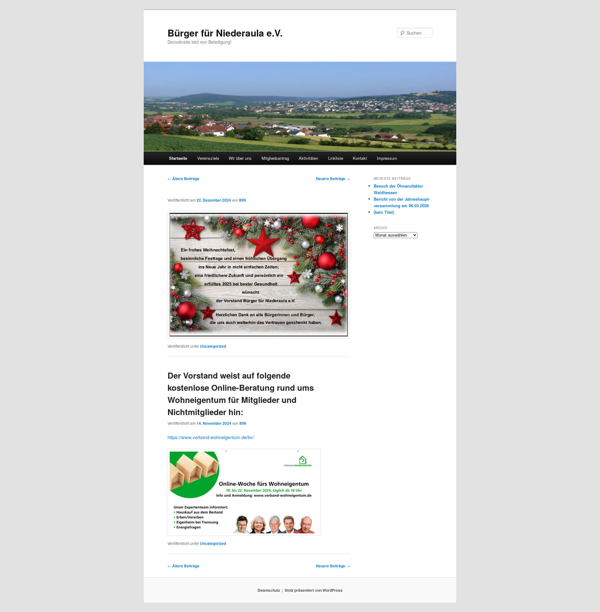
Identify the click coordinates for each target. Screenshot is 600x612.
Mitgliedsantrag (275, 158)
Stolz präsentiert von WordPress (313, 590)
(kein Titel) (384, 212)
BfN (242, 200)
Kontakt (360, 158)
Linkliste (335, 158)
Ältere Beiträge (183, 178)
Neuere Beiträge (333, 178)
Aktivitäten (308, 158)
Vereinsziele (208, 158)
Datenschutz (269, 590)
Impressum (387, 158)
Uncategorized (213, 346)
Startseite (178, 158)
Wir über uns (240, 158)
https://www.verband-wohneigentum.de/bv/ (211, 437)
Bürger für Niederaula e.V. (225, 32)
